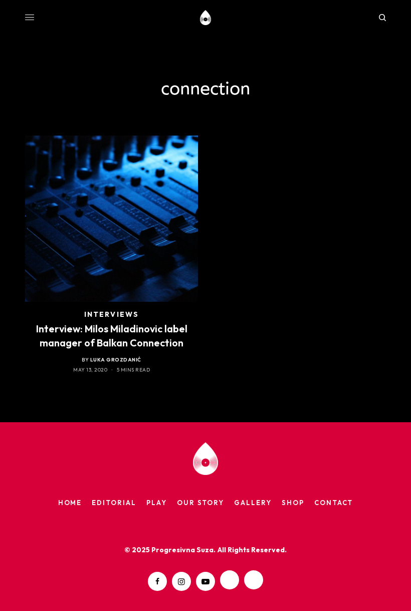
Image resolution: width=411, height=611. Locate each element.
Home (70, 503)
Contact (333, 503)
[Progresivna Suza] (206, 17)
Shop (293, 503)
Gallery (253, 503)
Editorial (114, 503)
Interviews (111, 314)
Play (156, 503)
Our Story (201, 503)
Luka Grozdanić (115, 359)
